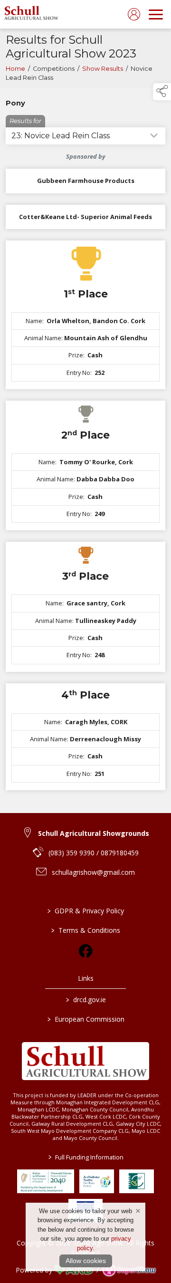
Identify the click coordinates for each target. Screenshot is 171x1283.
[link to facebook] (85, 951)
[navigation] (156, 14)
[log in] (134, 14)
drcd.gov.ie (85, 999)
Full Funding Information (85, 1157)
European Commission (85, 1019)
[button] (162, 91)
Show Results (102, 68)
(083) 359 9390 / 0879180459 (93, 852)
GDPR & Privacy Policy (86, 910)
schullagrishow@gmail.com (93, 872)
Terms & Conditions (85, 930)
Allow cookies (86, 1260)
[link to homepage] (21, 14)
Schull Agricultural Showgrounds (93, 833)
